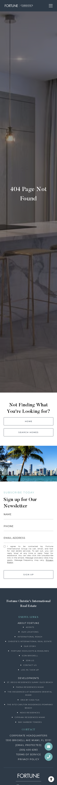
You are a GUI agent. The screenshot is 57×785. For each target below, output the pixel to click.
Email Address (14, 538)
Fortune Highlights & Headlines (30, 651)
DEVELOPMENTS (28, 678)
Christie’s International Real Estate (30, 641)
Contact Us (30, 665)
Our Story (30, 646)
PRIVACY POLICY (28, 759)
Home (28, 421)
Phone (9, 526)
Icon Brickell (30, 655)
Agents (30, 627)
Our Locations (30, 632)
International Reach (30, 637)
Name (8, 514)
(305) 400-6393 (28, 750)
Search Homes (28, 432)
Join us (30, 660)
